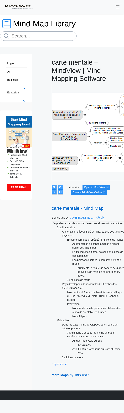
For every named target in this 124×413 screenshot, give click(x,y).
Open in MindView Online (87, 192)
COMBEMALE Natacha (82, 217)
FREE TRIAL (18, 187)
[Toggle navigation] (117, 7)
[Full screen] (60, 192)
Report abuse (59, 364)
